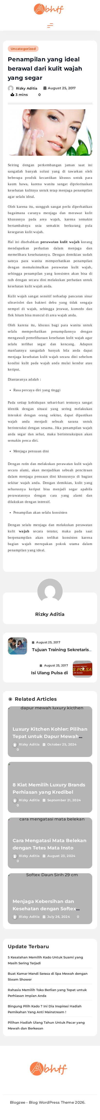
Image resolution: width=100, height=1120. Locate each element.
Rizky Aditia (27, 88)
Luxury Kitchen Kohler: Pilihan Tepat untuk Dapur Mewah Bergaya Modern (50, 736)
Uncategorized (23, 49)
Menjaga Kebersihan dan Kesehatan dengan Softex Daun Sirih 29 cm (44, 909)
